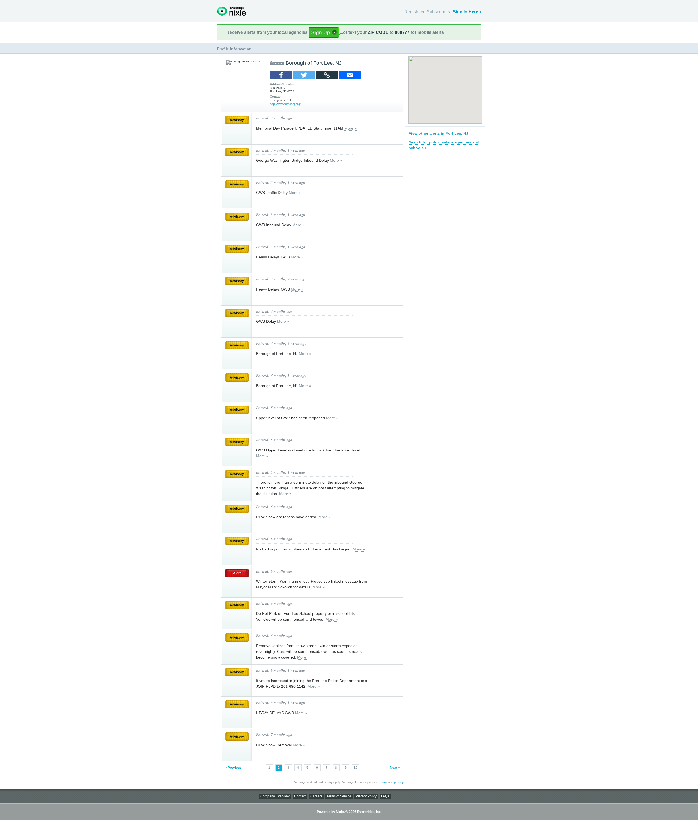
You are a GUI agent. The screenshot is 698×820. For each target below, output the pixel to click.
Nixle (231, 11)
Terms (383, 782)
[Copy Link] (327, 75)
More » (350, 128)
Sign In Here (465, 12)
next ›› (395, 768)
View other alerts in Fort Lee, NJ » (440, 133)
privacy (399, 782)
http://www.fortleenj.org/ (285, 104)
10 (355, 768)
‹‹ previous (233, 768)
